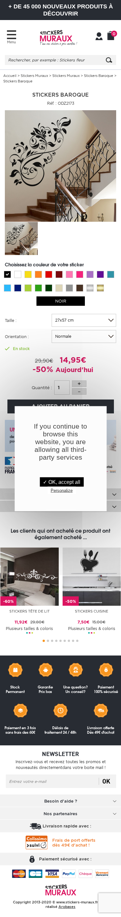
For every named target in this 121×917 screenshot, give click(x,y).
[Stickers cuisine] (92, 576)
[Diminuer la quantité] (79, 391)
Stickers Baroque (98, 75)
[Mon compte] (99, 36)
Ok (106, 781)
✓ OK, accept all (61, 482)
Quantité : (42, 387)
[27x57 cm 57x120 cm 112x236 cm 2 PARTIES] (84, 320)
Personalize (62, 490)
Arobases (67, 906)
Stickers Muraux (34, 75)
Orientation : (17, 336)
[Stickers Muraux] (58, 37)
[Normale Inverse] (84, 336)
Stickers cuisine (91, 611)
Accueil (9, 75)
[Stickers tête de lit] (29, 576)
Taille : (10, 320)
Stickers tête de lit (29, 611)
